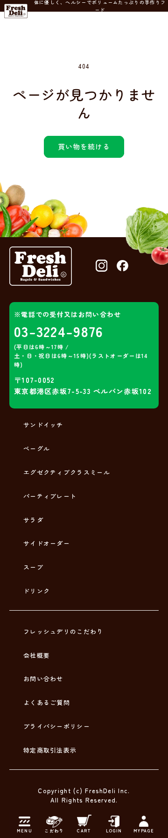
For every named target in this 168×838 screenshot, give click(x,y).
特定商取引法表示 (50, 750)
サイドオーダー (46, 543)
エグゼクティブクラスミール (66, 472)
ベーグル (36, 448)
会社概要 (36, 655)
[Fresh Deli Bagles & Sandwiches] (16, 11)
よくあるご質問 (46, 702)
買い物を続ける (84, 146)
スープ (33, 567)
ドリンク (36, 590)
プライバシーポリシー (56, 726)
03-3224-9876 (59, 331)
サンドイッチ (43, 424)
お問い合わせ (43, 678)
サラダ (33, 519)
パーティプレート (50, 496)
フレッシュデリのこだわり (63, 631)
